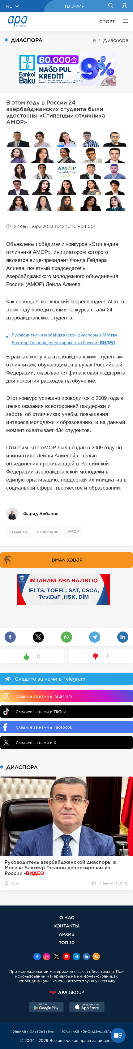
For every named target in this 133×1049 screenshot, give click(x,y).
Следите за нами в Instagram (44, 696)
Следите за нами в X (36, 742)
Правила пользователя (32, 1031)
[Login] (124, 6)
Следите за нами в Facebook (44, 727)
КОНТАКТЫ (66, 925)
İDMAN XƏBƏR (66, 560)
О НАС (66, 917)
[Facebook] (37, 957)
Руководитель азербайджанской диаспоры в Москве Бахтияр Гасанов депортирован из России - (65, 338)
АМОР (73, 531)
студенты (18, 531)
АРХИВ (67, 934)
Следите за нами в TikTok (41, 711)
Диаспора (115, 40)
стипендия (47, 531)
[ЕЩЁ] (124, 21)
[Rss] (96, 957)
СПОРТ (107, 21)
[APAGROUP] (66, 992)
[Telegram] (76, 957)
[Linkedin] (86, 957)
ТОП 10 (67, 942)
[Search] (110, 6)
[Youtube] (66, 957)
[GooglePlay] (46, 1007)
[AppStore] (87, 1007)
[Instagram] (46, 957)
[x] (56, 957)
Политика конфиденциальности (91, 1031)
